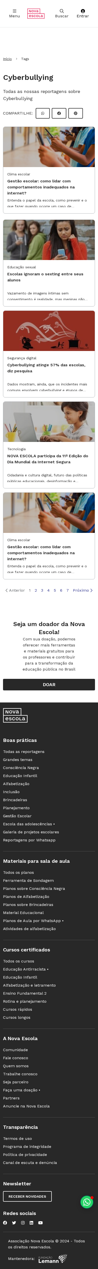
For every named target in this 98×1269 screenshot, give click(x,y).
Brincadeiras (15, 799)
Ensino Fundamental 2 (24, 993)
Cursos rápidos (17, 1009)
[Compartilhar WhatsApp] (43, 113)
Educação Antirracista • (25, 969)
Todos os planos (18, 872)
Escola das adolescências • (29, 824)
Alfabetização (16, 783)
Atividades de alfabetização (29, 928)
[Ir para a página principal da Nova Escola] (36, 14)
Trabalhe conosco (20, 1074)
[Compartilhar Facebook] (59, 113)
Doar (49, 684)
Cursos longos (16, 1017)
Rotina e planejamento (24, 1001)
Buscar (62, 16)
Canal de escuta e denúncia (30, 1162)
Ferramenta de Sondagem (28, 880)
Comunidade (15, 1049)
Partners (11, 1098)
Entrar (83, 16)
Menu (14, 16)
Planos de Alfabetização (26, 896)
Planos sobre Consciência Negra (34, 888)
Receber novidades (27, 1196)
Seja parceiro (15, 1082)
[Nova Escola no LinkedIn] (31, 1223)
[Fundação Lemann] (53, 1258)
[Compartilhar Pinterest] (75, 113)
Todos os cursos (18, 961)
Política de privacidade (25, 1154)
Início (7, 59)
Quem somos (16, 1065)
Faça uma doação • (21, 1090)
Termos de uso (17, 1138)
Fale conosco (15, 1057)
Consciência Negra (21, 767)
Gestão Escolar (17, 816)
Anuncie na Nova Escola (26, 1106)
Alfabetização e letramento (29, 985)
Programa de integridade (27, 1146)
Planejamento (16, 807)
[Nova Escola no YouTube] (40, 1223)
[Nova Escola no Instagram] (23, 1223)
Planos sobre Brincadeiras (28, 904)
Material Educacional (23, 912)
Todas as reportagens (23, 751)
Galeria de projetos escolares (31, 832)
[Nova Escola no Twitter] (14, 1223)
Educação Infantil (20, 775)
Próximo (81, 590)
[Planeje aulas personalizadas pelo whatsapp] (86, 1202)
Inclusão (11, 791)
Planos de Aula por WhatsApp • (33, 920)
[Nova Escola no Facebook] (5, 1223)
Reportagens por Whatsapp (29, 840)
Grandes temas (17, 759)
